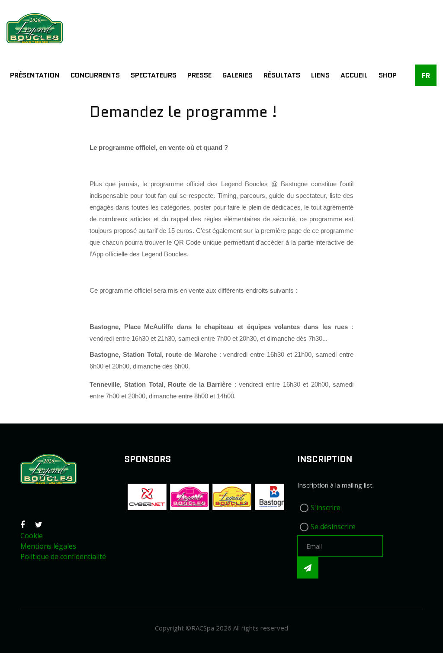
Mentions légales (48, 546)
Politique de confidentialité (63, 556)
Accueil (354, 75)
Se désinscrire (333, 526)
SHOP (388, 75)
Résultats (281, 75)
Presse (199, 75)
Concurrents (95, 75)
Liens (320, 75)
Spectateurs (154, 75)
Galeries (237, 75)
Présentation (35, 75)
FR (426, 76)
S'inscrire (325, 507)
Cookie (31, 535)
